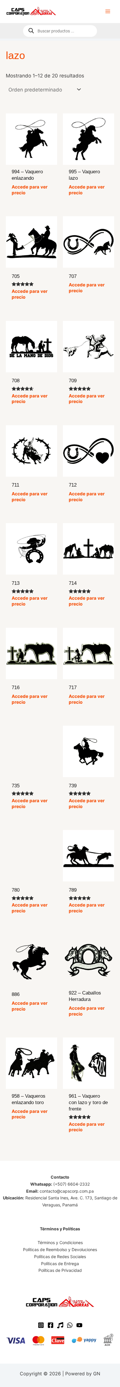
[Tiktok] (60, 1325)
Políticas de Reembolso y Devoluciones (60, 1249)
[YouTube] (79, 1325)
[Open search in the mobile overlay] (60, 31)
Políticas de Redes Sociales (60, 1256)
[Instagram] (41, 1325)
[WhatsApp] (70, 1325)
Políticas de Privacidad (60, 1270)
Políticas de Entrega (60, 1263)
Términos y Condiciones (60, 1242)
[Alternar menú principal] (107, 11)
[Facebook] (50, 1325)
